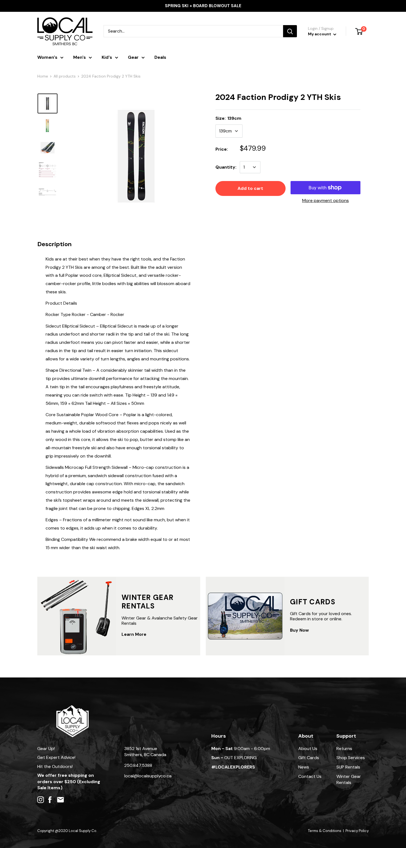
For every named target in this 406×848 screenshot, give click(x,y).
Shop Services (350, 758)
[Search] (290, 31)
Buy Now (299, 630)
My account (320, 33)
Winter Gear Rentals (348, 779)
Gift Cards (308, 758)
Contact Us (309, 776)
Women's (47, 57)
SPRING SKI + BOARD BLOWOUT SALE (203, 6)
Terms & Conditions (324, 830)
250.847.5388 (138, 765)
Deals (160, 57)
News (303, 767)
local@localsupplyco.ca (148, 776)
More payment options (325, 200)
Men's (79, 57)
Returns (344, 748)
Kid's (107, 57)
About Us (307, 748)
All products (65, 76)
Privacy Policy (357, 830)
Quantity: (225, 167)
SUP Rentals (348, 767)
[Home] (72, 708)
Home (42, 76)
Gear (133, 57)
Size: (228, 118)
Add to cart (250, 188)
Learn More (134, 634)
